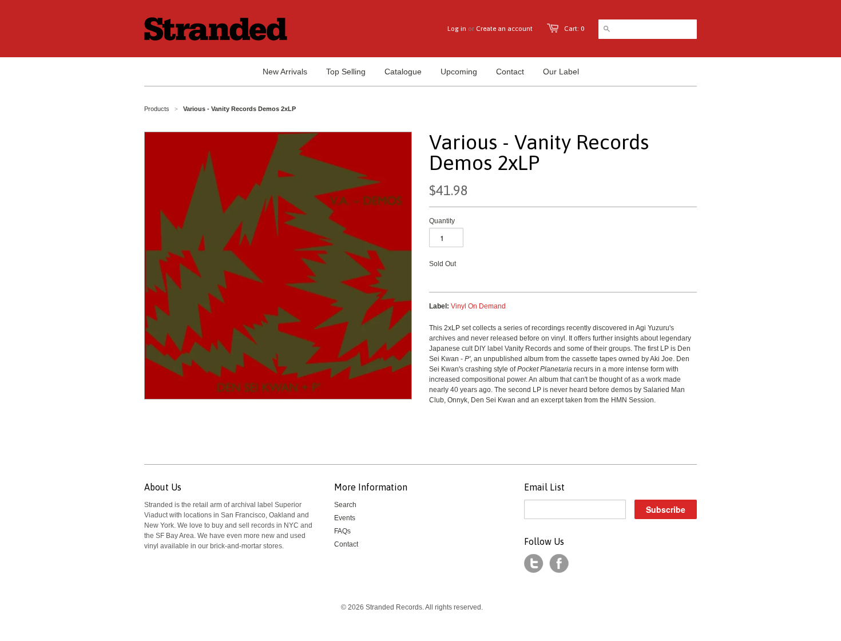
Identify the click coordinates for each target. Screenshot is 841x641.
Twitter (534, 563)
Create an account (504, 29)
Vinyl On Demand (478, 306)
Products (156, 108)
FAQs (342, 531)
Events (344, 518)
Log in (456, 29)
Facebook (559, 563)
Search (345, 505)
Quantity (442, 221)
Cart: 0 (574, 29)
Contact (346, 544)
